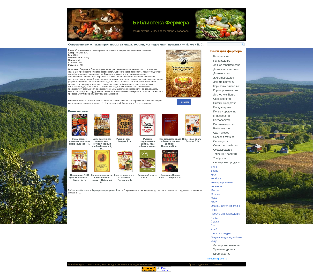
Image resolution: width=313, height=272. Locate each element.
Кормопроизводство (225, 90)
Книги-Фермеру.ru (76, 264)
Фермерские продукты (226, 162)
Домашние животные (226, 69)
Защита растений (223, 82)
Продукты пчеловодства (225, 213)
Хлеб (214, 229)
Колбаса (216, 178)
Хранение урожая (224, 249)
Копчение (216, 186)
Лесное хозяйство (224, 94)
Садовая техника (223, 137)
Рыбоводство (221, 128)
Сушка (215, 221)
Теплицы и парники (225, 154)
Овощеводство (222, 98)
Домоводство (221, 73)
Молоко (215, 194)
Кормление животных (226, 86)
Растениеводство (223, 124)
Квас (213, 174)
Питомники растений (217, 258)
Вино (214, 166)
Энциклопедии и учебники (226, 237)
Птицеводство (222, 115)
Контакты (217, 264)
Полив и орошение (224, 111)
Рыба (214, 217)
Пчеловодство (222, 120)
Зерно (214, 170)
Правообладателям (198, 264)
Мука (214, 198)
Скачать (185, 102)
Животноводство (223, 77)
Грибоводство (221, 60)
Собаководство (222, 149)
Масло (215, 190)
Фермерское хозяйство (227, 245)
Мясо (214, 202)
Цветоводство (221, 253)
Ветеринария (221, 56)
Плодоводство (222, 107)
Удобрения (219, 158)
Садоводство (221, 141)
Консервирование (222, 182)
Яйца (214, 241)
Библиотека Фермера (161, 23)
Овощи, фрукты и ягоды (225, 206)
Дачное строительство (226, 65)
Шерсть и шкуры (221, 233)
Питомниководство (224, 103)
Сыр (213, 225)
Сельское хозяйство (225, 145)
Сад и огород (221, 132)
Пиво (214, 209)
